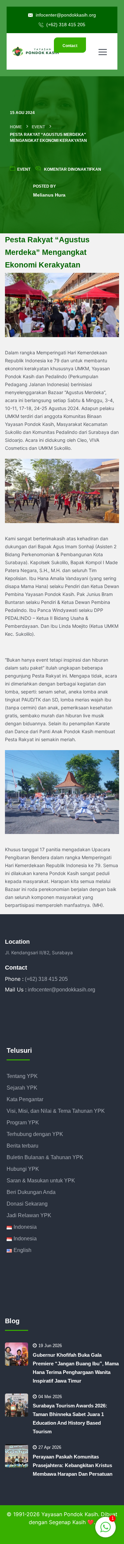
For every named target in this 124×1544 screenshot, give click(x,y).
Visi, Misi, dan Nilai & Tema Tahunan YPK (56, 1111)
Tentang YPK (22, 1076)
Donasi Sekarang (27, 1204)
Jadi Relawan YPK (29, 1215)
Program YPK (23, 1122)
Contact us (69, 48)
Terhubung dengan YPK (35, 1134)
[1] (105, 1526)
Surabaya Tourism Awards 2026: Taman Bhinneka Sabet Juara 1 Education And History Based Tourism (70, 1418)
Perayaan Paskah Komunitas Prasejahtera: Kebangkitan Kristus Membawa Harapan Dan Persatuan (72, 1465)
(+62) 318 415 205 (65, 24)
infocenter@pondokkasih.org (65, 15)
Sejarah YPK (22, 1088)
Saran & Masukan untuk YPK (41, 1180)
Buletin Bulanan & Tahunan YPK (45, 1157)
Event (38, 127)
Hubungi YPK (23, 1169)
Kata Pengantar (25, 1099)
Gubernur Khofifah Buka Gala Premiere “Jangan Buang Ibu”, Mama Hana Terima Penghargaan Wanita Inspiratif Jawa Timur (76, 1368)
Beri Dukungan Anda (31, 1192)
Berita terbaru (22, 1146)
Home (16, 127)
